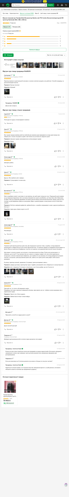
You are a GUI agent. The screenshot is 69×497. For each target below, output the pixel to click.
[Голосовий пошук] (45, 5)
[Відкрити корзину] (66, 5)
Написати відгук (34, 49)
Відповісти (10, 97)
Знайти (50, 5)
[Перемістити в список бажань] (15, 381)
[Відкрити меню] (3, 5)
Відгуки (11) (6, 27)
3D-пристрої (46, 9)
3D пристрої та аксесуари (35, 9)
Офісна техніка (22, 9)
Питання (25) (16, 27)
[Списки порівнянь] (62, 5)
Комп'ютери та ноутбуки (10, 9)
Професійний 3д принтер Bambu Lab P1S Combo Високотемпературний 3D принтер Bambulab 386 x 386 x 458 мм (9, 395)
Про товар (5, 13)
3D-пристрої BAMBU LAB (58, 9)
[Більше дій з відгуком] (63, 97)
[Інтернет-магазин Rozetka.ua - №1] (7, 5)
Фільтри (9, 55)
